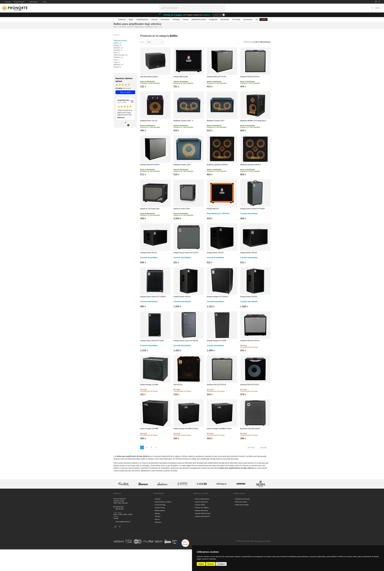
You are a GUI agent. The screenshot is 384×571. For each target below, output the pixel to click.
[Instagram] (376, 1)
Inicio (115, 27)
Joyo (116, 60)
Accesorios (165, 19)
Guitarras (122, 19)
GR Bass (118, 57)
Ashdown (118, 48)
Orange (117, 67)
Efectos (154, 19)
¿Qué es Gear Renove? (202, 516)
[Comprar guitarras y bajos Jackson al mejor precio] (143, 484)
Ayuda (44, 2)
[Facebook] (379, 1)
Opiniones (158, 522)
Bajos (131, 19)
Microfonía (225, 19)
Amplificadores (142, 19)
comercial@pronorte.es (122, 521)
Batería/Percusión (199, 19)
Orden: (142, 42)
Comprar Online (200, 505)
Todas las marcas (120, 40)
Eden (116, 52)
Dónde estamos (160, 510)
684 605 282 (19, 2)
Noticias (157, 513)
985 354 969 (33, 2)
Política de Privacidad (241, 505)
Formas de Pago (160, 505)
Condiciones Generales (242, 499)
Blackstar (118, 50)
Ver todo (251, 447)
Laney (117, 62)
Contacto (7, 2)
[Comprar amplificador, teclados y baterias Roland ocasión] (202, 484)
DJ (257, 19)
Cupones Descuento (201, 510)
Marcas (157, 519)
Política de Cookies (241, 502)
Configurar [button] (221, 564)
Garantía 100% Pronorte (202, 513)
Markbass (118, 64)
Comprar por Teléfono (202, 507)
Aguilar (117, 43)
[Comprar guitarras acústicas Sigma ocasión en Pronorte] (241, 484)
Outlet (263, 19)
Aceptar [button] (201, 564)
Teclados (176, 19)
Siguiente (264, 447)
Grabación (213, 19)
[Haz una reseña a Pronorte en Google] (185, 543)
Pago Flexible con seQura (163, 502)
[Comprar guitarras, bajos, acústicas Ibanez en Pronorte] (123, 484)
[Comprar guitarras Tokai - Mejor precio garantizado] (260, 484)
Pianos (185, 19)
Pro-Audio (236, 19)
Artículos (157, 516)
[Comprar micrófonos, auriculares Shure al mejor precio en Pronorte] (221, 484)
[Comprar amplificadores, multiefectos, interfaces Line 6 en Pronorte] (182, 484)
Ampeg (117, 45)
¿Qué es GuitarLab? (201, 502)
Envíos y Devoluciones (202, 499)
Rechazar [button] (210, 564)
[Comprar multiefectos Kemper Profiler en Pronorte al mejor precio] (162, 484)
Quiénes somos (160, 507)
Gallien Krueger (121, 55)
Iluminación (247, 19)
